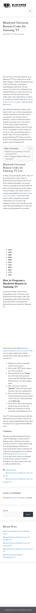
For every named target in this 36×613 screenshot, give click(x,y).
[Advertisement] (18, 56)
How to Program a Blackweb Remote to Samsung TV (18, 157)
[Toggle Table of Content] (28, 148)
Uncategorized (11, 470)
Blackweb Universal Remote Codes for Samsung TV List (18, 152)
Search (5, 510)
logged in (15, 497)
